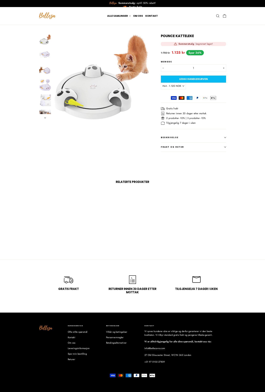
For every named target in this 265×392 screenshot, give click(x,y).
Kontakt (151, 16)
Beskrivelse (169, 137)
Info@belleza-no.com (154, 348)
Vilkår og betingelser (116, 332)
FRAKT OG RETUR (172, 147)
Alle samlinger (117, 16)
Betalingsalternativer (116, 342)
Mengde (166, 62)
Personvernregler (115, 337)
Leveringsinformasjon (79, 348)
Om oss (138, 16)
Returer (71, 359)
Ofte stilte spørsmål (77, 332)
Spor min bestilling (77, 354)
